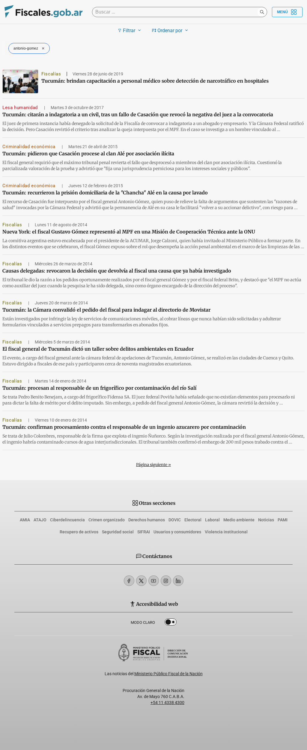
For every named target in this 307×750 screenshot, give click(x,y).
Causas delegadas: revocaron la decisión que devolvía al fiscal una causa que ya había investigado (116, 271)
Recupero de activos (79, 531)
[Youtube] (153, 580)
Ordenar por (169, 30)
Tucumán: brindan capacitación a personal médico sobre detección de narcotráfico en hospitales (155, 81)
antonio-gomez (25, 48)
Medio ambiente (239, 519)
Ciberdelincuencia (67, 519)
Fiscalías (51, 74)
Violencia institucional (226, 531)
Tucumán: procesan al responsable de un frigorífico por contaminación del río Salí (99, 388)
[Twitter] (141, 580)
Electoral (192, 519)
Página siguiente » (153, 464)
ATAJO (40, 519)
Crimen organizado (106, 519)
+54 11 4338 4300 (167, 702)
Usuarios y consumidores (177, 531)
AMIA (25, 519)
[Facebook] (129, 580)
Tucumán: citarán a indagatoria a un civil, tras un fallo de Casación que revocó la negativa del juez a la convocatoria (137, 114)
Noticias (266, 519)
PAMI (283, 519)
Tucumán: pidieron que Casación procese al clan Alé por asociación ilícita (88, 154)
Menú (282, 12)
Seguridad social (118, 531)
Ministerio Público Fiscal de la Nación (168, 673)
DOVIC (174, 519)
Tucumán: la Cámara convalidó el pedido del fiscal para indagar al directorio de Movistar (106, 310)
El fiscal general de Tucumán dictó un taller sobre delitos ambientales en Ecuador (98, 349)
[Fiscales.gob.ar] (43, 12)
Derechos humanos (146, 519)
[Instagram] (166, 580)
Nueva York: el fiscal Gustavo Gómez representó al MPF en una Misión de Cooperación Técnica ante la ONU (128, 232)
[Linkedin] (178, 580)
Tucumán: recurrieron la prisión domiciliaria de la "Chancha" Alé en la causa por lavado (105, 193)
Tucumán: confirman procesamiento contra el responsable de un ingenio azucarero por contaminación (124, 427)
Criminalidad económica (29, 146)
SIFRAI (143, 531)
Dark (170, 623)
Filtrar (129, 30)
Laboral (212, 519)
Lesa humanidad (20, 107)
